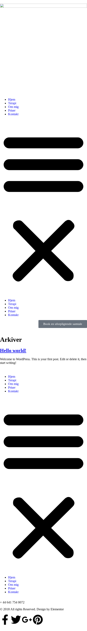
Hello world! (13, 350)
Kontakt (13, 114)
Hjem (11, 99)
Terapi (12, 103)
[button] (43, 207)
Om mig (13, 107)
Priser (11, 110)
